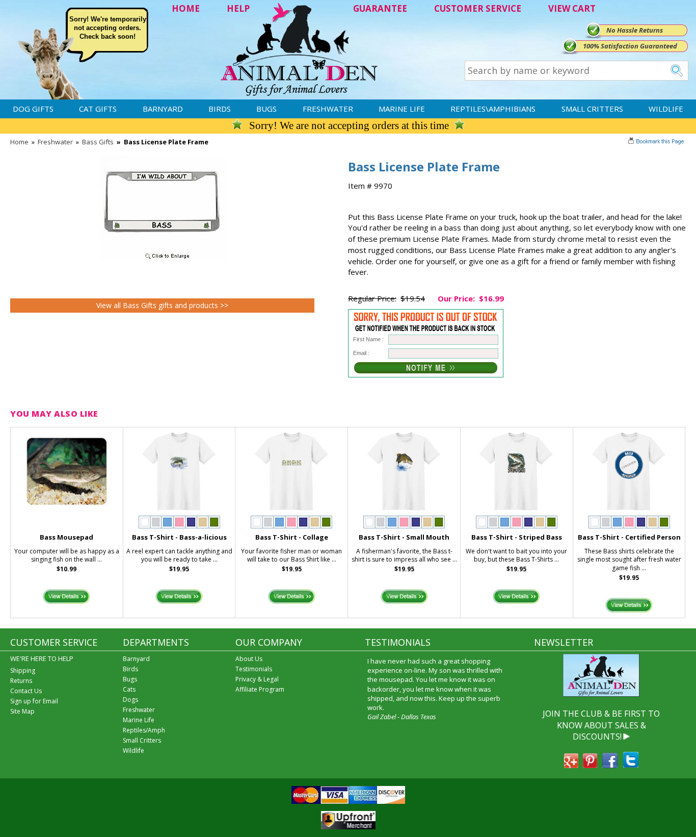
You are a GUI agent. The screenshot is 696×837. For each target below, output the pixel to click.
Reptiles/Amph (144, 730)
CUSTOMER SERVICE (477, 8)
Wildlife (666, 109)
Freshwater (328, 109)
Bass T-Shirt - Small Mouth (404, 537)
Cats (129, 689)
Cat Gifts (98, 109)
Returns (21, 680)
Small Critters (592, 109)
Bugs (266, 109)
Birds (219, 109)
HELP (238, 8)
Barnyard (163, 109)
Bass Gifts (98, 141)
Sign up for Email (34, 701)
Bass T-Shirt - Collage (291, 537)
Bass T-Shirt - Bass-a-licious (179, 537)
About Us (248, 658)
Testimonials (253, 669)
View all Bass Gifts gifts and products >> (162, 305)
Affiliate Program (259, 689)
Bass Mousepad (66, 537)
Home (19, 141)
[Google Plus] (571, 765)
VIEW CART (572, 8)
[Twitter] (630, 765)
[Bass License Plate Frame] (162, 259)
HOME (186, 8)
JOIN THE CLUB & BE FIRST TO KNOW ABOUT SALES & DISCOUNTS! (601, 725)
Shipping (22, 670)
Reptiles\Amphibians (493, 109)
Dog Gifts (33, 109)
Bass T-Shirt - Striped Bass (516, 537)
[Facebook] (610, 765)
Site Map (22, 711)
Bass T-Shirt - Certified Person (629, 537)
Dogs (130, 699)
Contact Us (26, 691)
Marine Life (402, 109)
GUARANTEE (380, 8)
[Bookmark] (657, 142)
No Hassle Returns (634, 30)
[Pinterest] (590, 765)
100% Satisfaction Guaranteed (630, 45)
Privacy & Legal (257, 679)
